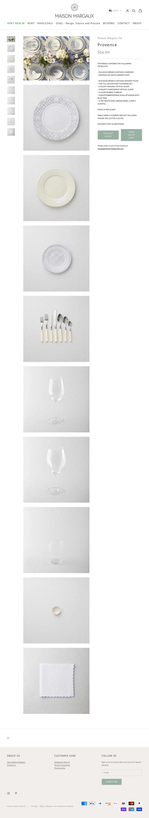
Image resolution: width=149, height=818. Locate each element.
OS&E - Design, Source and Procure (78, 23)
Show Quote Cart (131, 135)
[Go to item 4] (11, 69)
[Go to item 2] (11, 48)
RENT (31, 23)
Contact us (11, 765)
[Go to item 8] (11, 111)
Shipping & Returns (62, 762)
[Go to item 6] (11, 90)
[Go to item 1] (11, 39)
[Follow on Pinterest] (16, 793)
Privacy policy (59, 768)
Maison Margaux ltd (110, 38)
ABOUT (137, 23)
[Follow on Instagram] (8, 793)
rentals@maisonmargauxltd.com (111, 149)
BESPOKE (109, 23)
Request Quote (108, 134)
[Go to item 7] (11, 101)
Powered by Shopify (65, 806)
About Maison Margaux (16, 762)
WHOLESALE (45, 23)
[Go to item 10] (11, 132)
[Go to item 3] (11, 59)
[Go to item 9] (11, 121)
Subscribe (112, 782)
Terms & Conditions (62, 765)
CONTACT (124, 23)
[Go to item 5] (11, 80)
